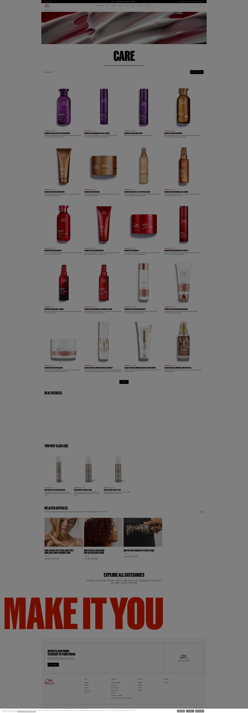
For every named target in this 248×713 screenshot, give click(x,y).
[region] (124, 711)
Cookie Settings (181, 711)
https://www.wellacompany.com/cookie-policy (27, 711)
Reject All (190, 711)
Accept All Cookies (199, 711)
